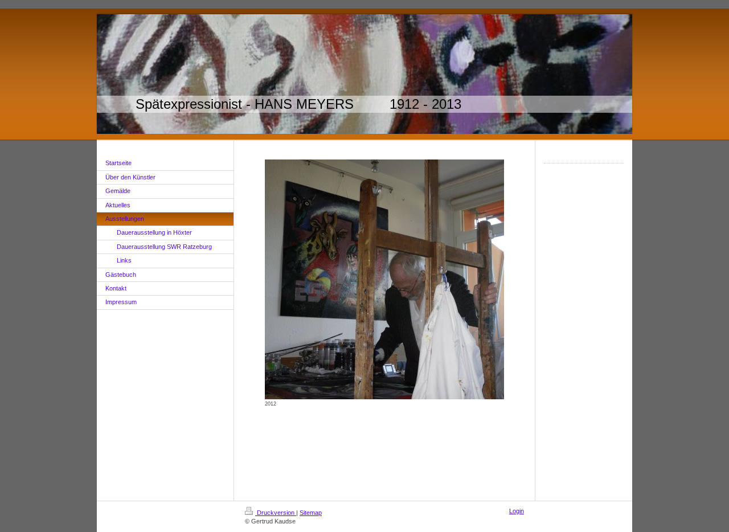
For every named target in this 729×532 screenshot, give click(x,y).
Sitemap (311, 512)
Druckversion (275, 512)
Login (516, 511)
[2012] (384, 279)
